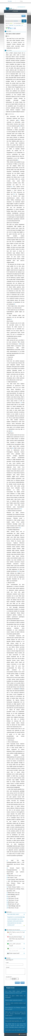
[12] (21, 508)
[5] (14, 194)
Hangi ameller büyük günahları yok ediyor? (15, 1021)
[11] (13, 448)
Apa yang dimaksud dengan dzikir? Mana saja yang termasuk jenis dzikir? (15, 938)
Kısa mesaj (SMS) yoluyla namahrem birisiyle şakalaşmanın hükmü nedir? (15, 992)
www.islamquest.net (21, 6)
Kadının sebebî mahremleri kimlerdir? (13, 1000)
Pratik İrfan (11, 25)
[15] (20, 688)
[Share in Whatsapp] (6, 28)
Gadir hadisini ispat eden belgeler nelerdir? (15, 1030)
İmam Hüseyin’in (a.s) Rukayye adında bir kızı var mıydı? (15, 1008)
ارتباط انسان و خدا (17, 25)
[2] (19, 126)
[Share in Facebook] (15, 28)
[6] (14, 304)
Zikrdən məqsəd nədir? (14, 953)
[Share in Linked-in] (8, 28)
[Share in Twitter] (13, 28)
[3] (17, 160)
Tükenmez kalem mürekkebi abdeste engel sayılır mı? (15, 1003)
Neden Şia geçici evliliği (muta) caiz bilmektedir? (15, 996)
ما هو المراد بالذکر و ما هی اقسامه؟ (15, 944)
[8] (19, 343)
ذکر (22, 25)
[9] (21, 402)
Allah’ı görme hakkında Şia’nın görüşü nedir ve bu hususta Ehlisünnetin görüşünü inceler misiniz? (15, 1013)
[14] (18, 571)
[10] (11, 431)
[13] (20, 527)
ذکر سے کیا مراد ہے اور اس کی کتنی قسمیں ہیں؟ (17, 949)
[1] (18, 120)
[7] (11, 319)
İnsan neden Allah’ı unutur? (13, 914)
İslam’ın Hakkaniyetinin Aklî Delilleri (13, 1018)
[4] (11, 186)
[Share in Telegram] (10, 28)
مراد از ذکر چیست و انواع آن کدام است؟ (16, 933)
